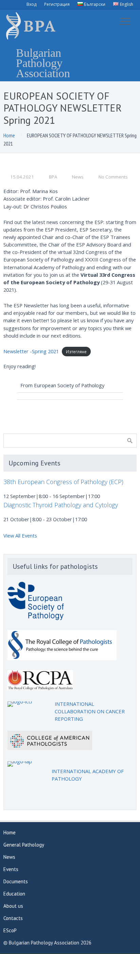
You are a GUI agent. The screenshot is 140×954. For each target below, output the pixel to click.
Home (9, 135)
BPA (53, 177)
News (78, 177)
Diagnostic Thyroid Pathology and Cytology (60, 505)
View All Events (20, 535)
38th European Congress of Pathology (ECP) (63, 482)
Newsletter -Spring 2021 (31, 351)
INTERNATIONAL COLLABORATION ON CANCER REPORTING (90, 711)
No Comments (113, 177)
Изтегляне (76, 351)
